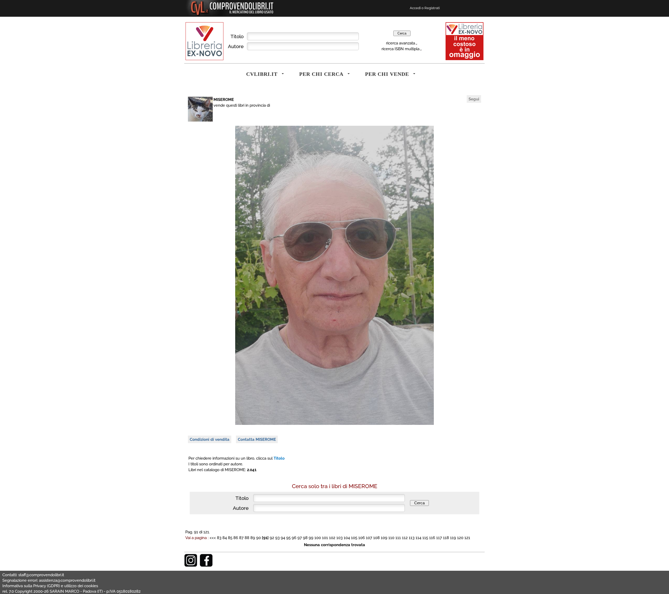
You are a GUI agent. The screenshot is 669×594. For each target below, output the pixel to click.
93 (277, 537)
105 (354, 537)
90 (258, 537)
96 (294, 537)
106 (361, 537)
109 (384, 537)
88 (247, 537)
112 (405, 537)
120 (460, 537)
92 (272, 537)
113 (411, 537)
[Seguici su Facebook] (206, 565)
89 (252, 537)
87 (241, 537)
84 (224, 537)
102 (332, 537)
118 (446, 537)
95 (288, 537)
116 (432, 537)
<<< (213, 537)
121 (467, 537)
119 (453, 537)
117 (439, 537)
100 (317, 537)
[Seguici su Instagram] (190, 565)
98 (305, 537)
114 (418, 537)
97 (299, 537)
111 (398, 537)
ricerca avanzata (400, 43)
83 (219, 537)
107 (369, 537)
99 (311, 537)
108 (376, 537)
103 (339, 537)
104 (347, 537)
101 (325, 537)
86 (235, 537)
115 (425, 537)
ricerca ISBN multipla (400, 49)
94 (283, 537)
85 (230, 537)
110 (391, 537)
